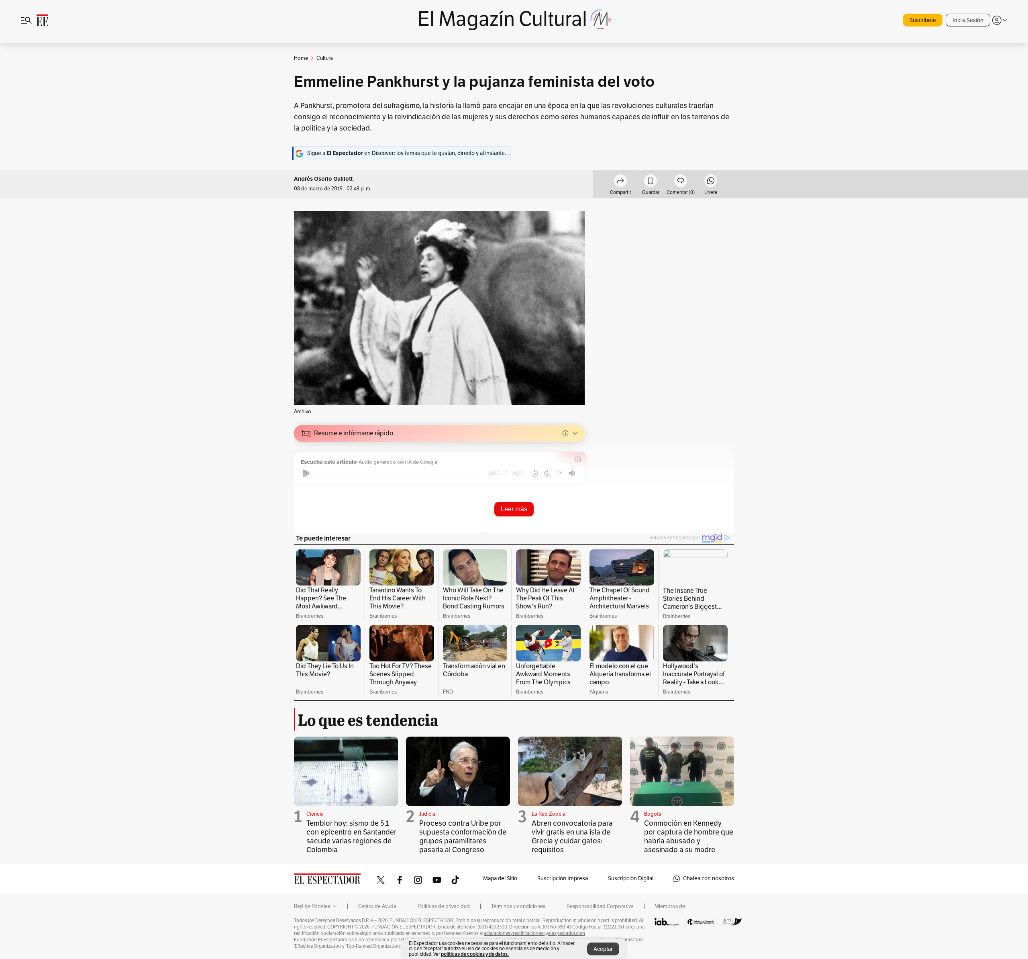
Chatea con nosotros (708, 878)
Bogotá (652, 814)
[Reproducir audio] (306, 473)
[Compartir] (620, 182)
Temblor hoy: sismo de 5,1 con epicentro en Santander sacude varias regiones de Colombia (351, 836)
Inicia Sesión (968, 20)
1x (559, 472)
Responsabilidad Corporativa (600, 906)
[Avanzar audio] (547, 473)
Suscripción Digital (630, 878)
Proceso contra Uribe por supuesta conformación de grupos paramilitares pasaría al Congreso (462, 836)
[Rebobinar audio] (535, 473)
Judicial (427, 814)
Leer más (514, 509)
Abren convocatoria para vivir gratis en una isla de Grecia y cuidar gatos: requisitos (572, 836)
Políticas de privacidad (444, 906)
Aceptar (603, 949)
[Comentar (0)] (680, 182)
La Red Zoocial (549, 814)
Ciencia (315, 814)
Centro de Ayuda (377, 906)
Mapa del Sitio (500, 878)
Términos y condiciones (518, 906)
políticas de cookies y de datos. (475, 954)
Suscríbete (923, 20)
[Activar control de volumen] (572, 473)
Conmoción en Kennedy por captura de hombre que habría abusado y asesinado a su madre (688, 836)
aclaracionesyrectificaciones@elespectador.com (534, 933)
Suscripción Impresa (562, 878)
